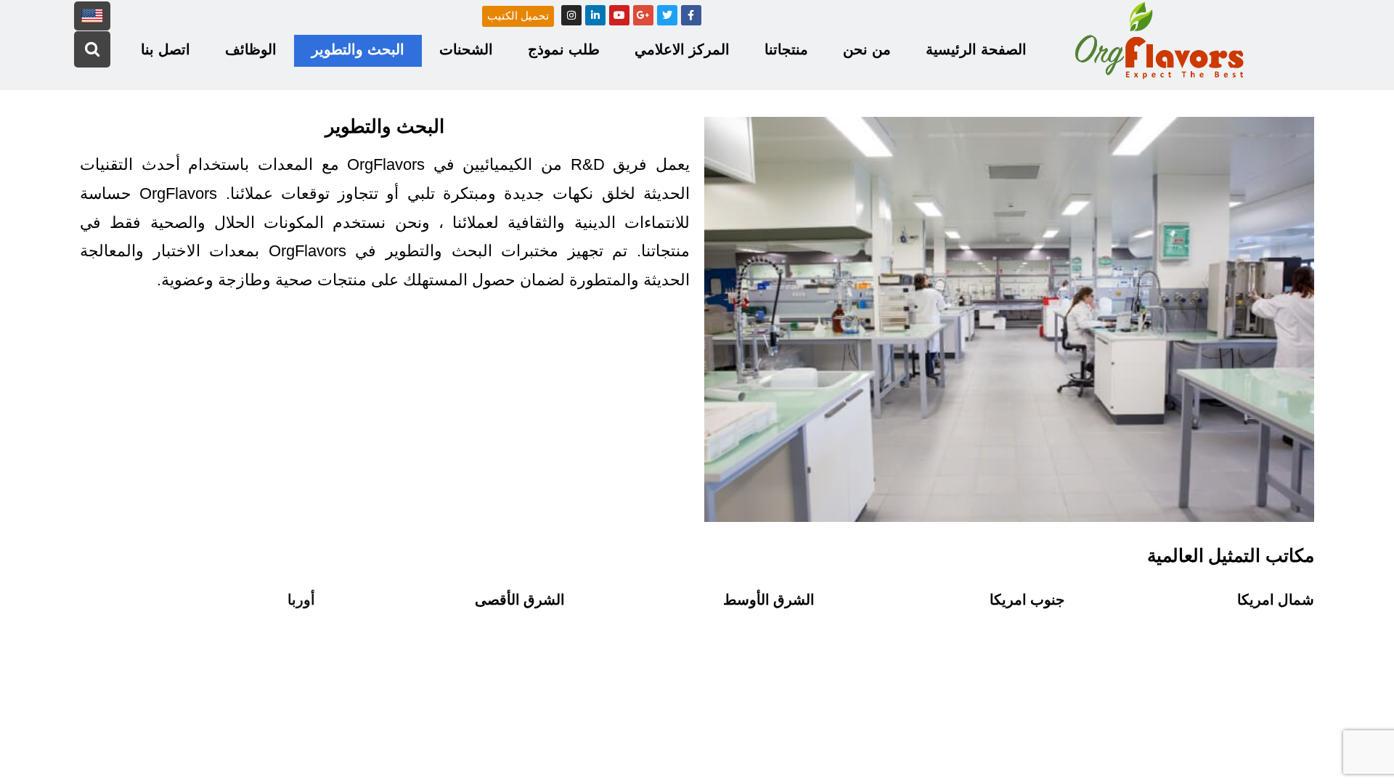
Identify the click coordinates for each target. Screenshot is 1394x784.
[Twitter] (667, 15)
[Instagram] (571, 15)
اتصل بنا (165, 49)
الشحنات (466, 49)
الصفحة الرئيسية (976, 49)
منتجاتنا (786, 49)
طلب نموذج (564, 49)
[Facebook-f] (691, 15)
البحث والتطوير (357, 49)
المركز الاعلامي (682, 49)
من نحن (867, 49)
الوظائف (251, 49)
